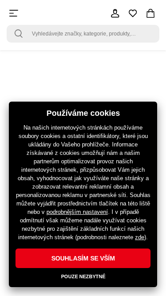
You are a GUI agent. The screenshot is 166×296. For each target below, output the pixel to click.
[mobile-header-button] (115, 13)
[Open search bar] (18, 33)
